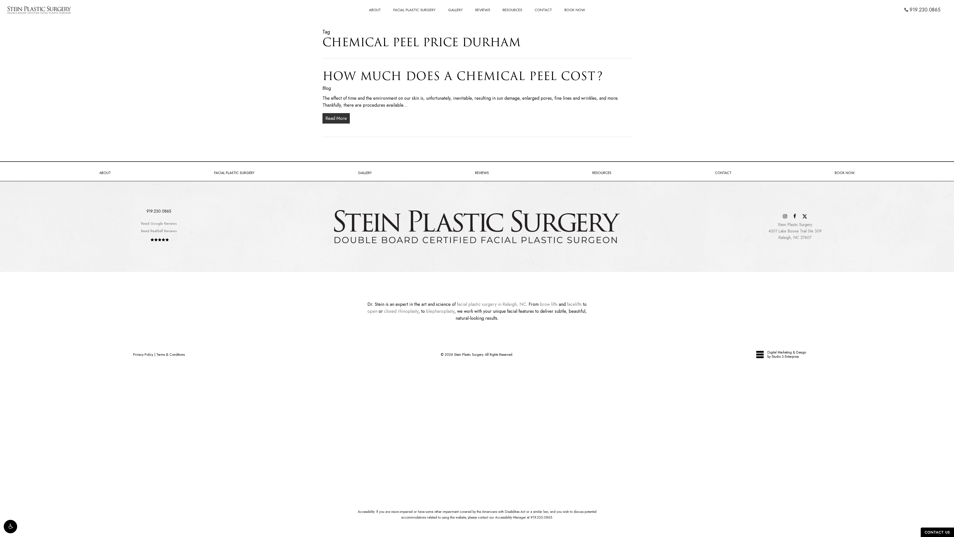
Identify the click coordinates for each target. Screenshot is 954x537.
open (372, 311)
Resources (601, 172)
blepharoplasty (440, 311)
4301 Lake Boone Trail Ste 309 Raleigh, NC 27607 (795, 231)
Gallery (365, 172)
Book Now (845, 172)
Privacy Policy (143, 354)
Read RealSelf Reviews (159, 231)
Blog (326, 88)
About (105, 172)
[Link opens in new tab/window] (785, 216)
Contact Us (937, 532)
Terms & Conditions (170, 354)
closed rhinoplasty (401, 311)
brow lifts (548, 304)
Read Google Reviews (159, 223)
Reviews (482, 172)
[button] (10, 526)
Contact (723, 172)
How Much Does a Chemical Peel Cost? (462, 76)
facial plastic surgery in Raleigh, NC (491, 304)
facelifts (574, 304)
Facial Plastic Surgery (234, 172)
